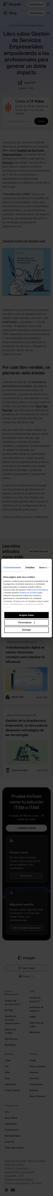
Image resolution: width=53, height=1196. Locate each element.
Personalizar (25, 622)
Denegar (26, 629)
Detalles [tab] (30, 567)
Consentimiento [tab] (12, 567)
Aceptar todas (26, 615)
